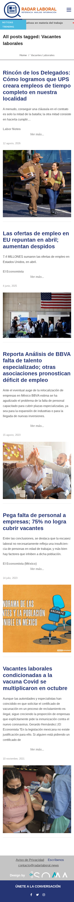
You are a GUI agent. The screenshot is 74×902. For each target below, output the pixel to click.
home (23, 55)
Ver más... (37, 134)
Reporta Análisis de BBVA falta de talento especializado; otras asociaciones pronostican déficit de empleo (37, 367)
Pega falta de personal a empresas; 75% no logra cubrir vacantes (34, 521)
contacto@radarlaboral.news (38, 865)
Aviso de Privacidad (30, 860)
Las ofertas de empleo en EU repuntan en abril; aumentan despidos (36, 239)
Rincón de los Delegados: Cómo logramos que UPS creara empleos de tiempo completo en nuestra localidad (37, 86)
